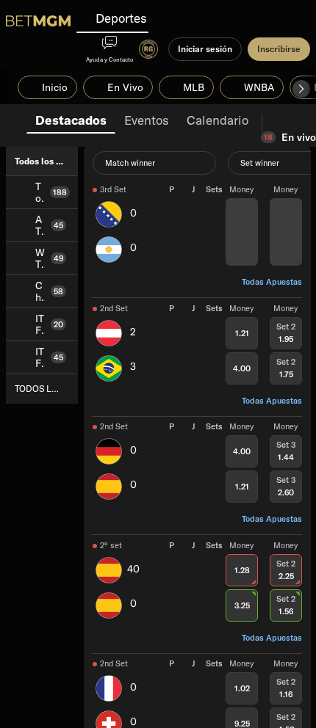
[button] (301, 89)
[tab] (70, 119)
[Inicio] (38, 20)
